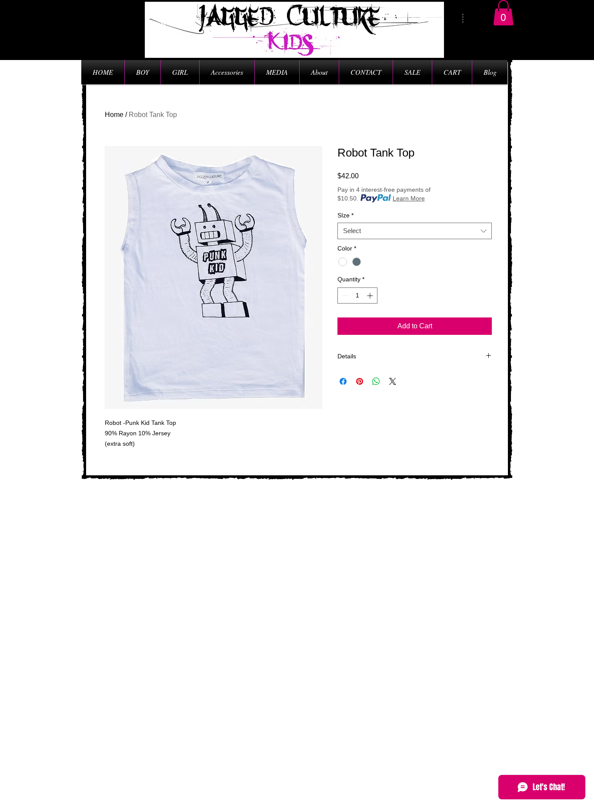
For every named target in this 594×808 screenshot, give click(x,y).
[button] (503, 13)
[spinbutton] (357, 295)
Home (114, 114)
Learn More (409, 198)
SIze (345, 215)
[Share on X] (392, 381)
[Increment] (370, 295)
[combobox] (414, 231)
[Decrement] (344, 295)
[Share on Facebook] (343, 381)
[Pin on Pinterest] (359, 381)
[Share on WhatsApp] (376, 381)
